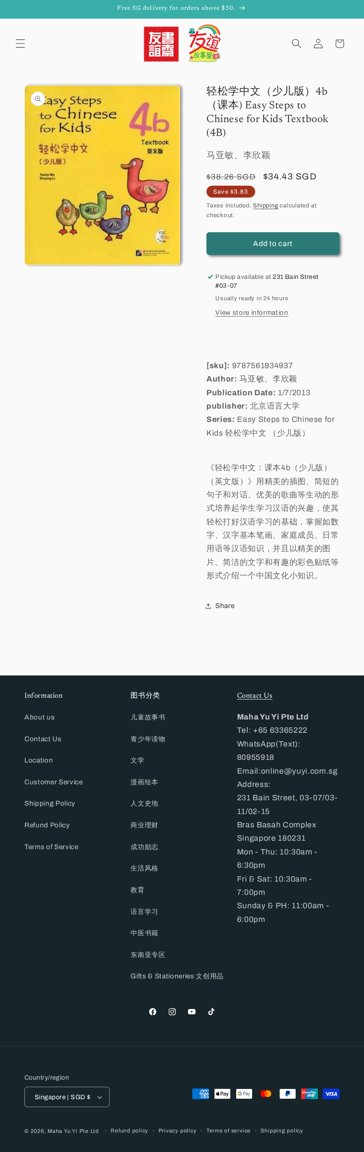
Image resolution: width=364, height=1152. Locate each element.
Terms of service (228, 1131)
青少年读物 (148, 739)
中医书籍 (144, 933)
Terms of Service (51, 846)
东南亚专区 (148, 954)
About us (39, 717)
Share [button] (224, 605)
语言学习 (144, 911)
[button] (20, 43)
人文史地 (144, 803)
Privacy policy (177, 1131)
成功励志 (144, 846)
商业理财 (144, 825)
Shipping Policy (49, 803)
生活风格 (144, 868)
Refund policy (129, 1131)
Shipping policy (282, 1131)
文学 (137, 760)
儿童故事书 (148, 717)
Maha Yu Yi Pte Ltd (73, 1131)
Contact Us (43, 739)
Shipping (265, 205)
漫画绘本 (144, 782)
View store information (252, 312)
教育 (137, 890)
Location (38, 760)
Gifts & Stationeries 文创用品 (177, 976)
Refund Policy (47, 825)
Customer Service (53, 782)
